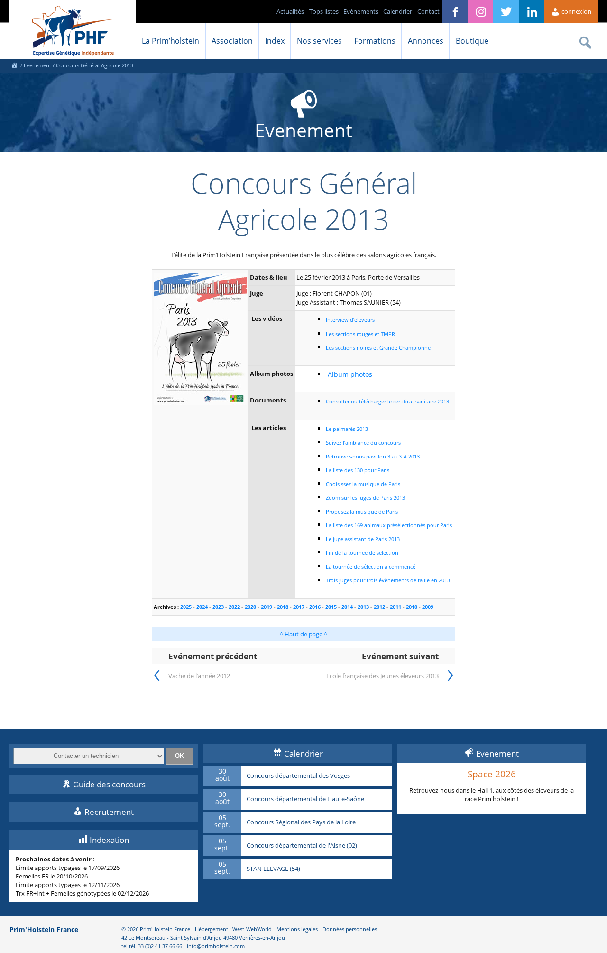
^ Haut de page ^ (303, 634)
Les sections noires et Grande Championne (378, 347)
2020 (250, 607)
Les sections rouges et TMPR (360, 333)
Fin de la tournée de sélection (362, 552)
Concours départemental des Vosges (298, 776)
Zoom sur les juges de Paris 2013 (365, 497)
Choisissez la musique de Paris (363, 483)
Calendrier (397, 11)
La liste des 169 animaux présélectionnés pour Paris (389, 525)
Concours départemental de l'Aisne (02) (302, 846)
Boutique (472, 41)
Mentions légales (297, 929)
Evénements (360, 11)
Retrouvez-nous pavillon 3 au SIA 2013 (373, 456)
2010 (411, 607)
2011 (395, 607)
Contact (428, 11)
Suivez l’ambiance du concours (363, 442)
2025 (186, 607)
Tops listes (324, 11)
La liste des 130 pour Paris (357, 470)
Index (275, 41)
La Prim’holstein (170, 41)
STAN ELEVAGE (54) (273, 869)
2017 (298, 607)
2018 (282, 607)
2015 (331, 607)
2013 (363, 607)
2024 (202, 607)
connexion (575, 11)
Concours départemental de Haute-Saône (305, 799)
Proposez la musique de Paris (362, 511)
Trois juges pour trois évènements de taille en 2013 (388, 580)
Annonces (425, 41)
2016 (315, 607)
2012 (379, 607)
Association (232, 41)
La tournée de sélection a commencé (370, 566)
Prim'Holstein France (43, 929)
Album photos (350, 374)
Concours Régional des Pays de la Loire (301, 822)
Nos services (319, 41)
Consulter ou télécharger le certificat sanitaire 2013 (387, 401)
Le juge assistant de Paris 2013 (363, 538)
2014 (347, 607)
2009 (427, 607)
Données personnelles (349, 929)
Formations (374, 41)
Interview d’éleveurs (350, 319)
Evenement (37, 65)
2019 (266, 607)
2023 (218, 607)
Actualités (290, 11)
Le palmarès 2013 (347, 428)
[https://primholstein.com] (14, 65)
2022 (234, 607)
